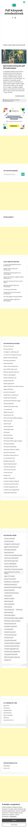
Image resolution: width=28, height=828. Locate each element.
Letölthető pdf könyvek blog (11, 406)
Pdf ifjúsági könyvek (9, 429)
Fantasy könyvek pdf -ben (10, 377)
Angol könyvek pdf (8, 363)
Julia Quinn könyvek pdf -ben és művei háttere (13, 281)
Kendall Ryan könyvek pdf (10, 398)
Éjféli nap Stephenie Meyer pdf (11, 372)
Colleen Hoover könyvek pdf (11, 366)
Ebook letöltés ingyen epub (10, 369)
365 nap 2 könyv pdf (9, 346)
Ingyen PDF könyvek (9, 576)
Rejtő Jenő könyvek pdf (9, 452)
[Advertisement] (14, 31)
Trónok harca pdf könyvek (10, 289)
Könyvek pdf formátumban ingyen (12, 400)
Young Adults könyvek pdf (10, 492)
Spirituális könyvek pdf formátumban (14, 66)
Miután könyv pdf (8, 421)
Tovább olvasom (20, 96)
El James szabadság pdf (9, 375)
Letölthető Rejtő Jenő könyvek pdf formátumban (12, 293)
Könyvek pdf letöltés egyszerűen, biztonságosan (12, 300)
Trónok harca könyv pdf (9, 469)
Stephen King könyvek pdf (10, 464)
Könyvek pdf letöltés (9, 403)
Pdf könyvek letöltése (15, 100)
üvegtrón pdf (7, 660)
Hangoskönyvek (8, 710)
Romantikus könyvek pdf (10, 626)
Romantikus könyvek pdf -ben (11, 455)
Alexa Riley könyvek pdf (9, 360)
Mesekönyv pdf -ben (9, 415)
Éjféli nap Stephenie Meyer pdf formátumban (11, 286)
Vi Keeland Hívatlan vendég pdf (11, 481)
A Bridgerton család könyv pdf (11, 352)
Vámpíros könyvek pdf (9, 478)
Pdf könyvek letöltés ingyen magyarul (13, 441)
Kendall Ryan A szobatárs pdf (11, 395)
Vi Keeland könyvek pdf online (11, 484)
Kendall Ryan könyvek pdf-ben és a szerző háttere (12, 273)
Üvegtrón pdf (7, 475)
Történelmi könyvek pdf (9, 467)
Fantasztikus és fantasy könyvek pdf (13, 569)
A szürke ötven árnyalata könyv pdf (12, 355)
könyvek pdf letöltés (9, 590)
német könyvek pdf (9, 604)
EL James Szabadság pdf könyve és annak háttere (12, 265)
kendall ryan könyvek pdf (10, 584)
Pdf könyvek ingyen (8, 438)
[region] (14, 815)
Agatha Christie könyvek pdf (11, 357)
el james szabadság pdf (10, 563)
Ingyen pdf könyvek (8, 389)
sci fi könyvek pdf (8, 629)
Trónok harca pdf (8, 472)
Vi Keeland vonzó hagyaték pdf (11, 489)
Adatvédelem (13, 816)
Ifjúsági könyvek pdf (9, 380)
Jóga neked (6, 705)
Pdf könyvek (7, 100)
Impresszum (7, 768)
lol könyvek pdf (8, 595)
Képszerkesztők (7, 713)
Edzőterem (6, 717)
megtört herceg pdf (9, 598)
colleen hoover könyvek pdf (11, 558)
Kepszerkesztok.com (9, 720)
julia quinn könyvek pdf (10, 579)
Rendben (14, 820)
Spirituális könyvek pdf (8, 101)
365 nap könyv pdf (8, 349)
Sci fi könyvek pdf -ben (9, 458)
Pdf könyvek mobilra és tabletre (11, 449)
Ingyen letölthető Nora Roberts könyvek (14, 386)
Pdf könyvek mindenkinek (14, 11)
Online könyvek (7, 423)
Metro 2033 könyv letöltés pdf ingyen (13, 418)
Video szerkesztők (8, 715)
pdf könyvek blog (8, 435)
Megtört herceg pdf (8, 412)
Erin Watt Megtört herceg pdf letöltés (13, 296)
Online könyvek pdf (8, 426)
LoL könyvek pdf (8, 409)
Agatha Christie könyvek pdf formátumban (11, 269)
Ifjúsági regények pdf (9, 383)
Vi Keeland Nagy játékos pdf (11, 487)
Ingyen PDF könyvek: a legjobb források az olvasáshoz (14, 277)
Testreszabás (14, 824)
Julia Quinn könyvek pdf (9, 392)
